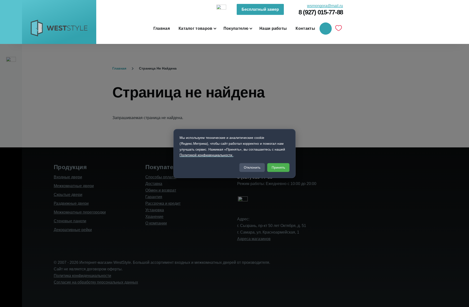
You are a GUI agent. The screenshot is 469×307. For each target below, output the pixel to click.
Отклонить (252, 168)
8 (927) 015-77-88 (320, 12)
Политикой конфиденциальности (206, 155)
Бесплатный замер (260, 9)
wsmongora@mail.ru (325, 6)
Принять (278, 168)
